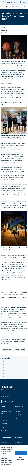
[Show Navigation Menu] (24, 6)
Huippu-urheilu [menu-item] (5, 427)
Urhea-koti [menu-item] (17, 412)
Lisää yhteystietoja (8, 401)
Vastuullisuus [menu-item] (18, 443)
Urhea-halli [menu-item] (18, 415)
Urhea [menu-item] (3, 417)
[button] (3, 2)
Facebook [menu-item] (4, 443)
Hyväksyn (21, 453)
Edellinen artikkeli (7, 349)
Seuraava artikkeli (19, 349)
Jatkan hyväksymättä (20, 459)
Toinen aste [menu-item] (4, 424)
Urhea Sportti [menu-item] (18, 418)
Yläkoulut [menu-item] (4, 420)
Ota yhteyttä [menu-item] (4, 430)
